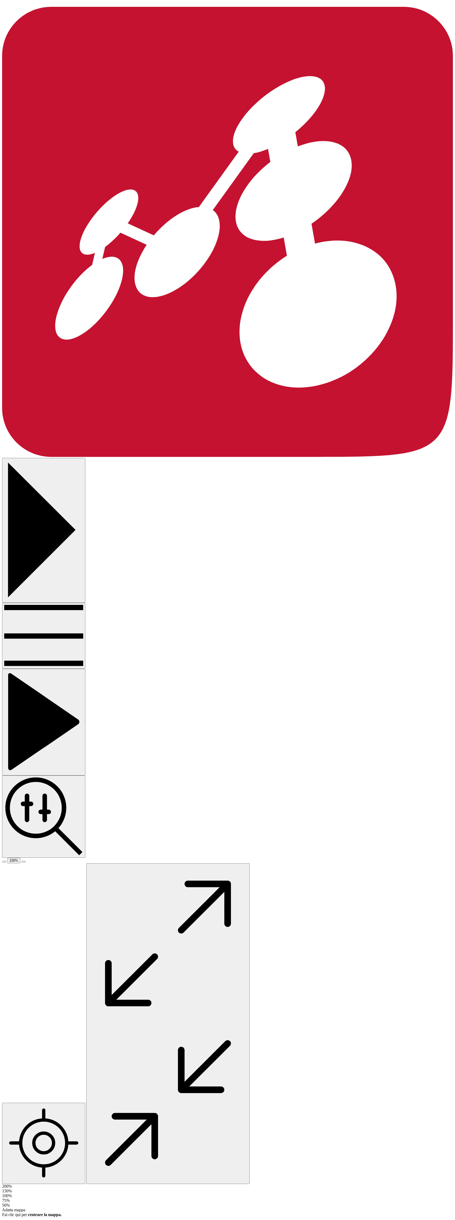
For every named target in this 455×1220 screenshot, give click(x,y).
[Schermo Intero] (168, 1023)
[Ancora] (43, 636)
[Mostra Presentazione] (43, 722)
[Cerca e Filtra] (43, 816)
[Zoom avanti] (23, 861)
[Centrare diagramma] (43, 1143)
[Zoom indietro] (4, 861)
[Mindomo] (227, 455)
